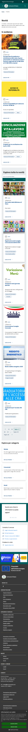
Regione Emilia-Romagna (8, 1)
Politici (4, 601)
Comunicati (5, 658)
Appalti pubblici (6, 623)
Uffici (4, 597)
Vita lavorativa (6, 619)
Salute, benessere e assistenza (10, 645)
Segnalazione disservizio (8, 694)
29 (7, 432)
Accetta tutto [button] (14, 723)
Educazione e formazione (9, 636)
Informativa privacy (7, 708)
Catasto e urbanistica (8, 625)
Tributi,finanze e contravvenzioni (10, 641)
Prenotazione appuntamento (9, 692)
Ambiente (5, 643)
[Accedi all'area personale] (22, 1)
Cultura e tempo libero (8, 617)
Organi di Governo (7, 593)
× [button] (26, 711)
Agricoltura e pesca (7, 649)
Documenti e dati (7, 606)
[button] (14, 729)
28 (4, 432)
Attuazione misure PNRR (9, 608)
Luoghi (4, 667)
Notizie (4, 656)
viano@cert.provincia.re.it (9, 684)
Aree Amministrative (8, 595)
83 (6, 434)
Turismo (5, 628)
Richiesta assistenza (8, 699)
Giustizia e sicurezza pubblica (10, 638)
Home (3, 12)
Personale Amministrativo (9, 603)
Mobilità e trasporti (7, 630)
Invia (14, 179)
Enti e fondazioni (7, 599)
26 (12, 429)
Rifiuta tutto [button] (14, 727)
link (1, 720)
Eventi (4, 669)
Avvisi (7, 52)
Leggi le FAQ (6, 697)
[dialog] (14, 721)
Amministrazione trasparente (10, 705)
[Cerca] (25, 6)
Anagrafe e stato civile (8, 614)
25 (8, 429)
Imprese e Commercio (8, 621)
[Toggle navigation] (3, 6)
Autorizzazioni (6, 647)
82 (16, 432)
